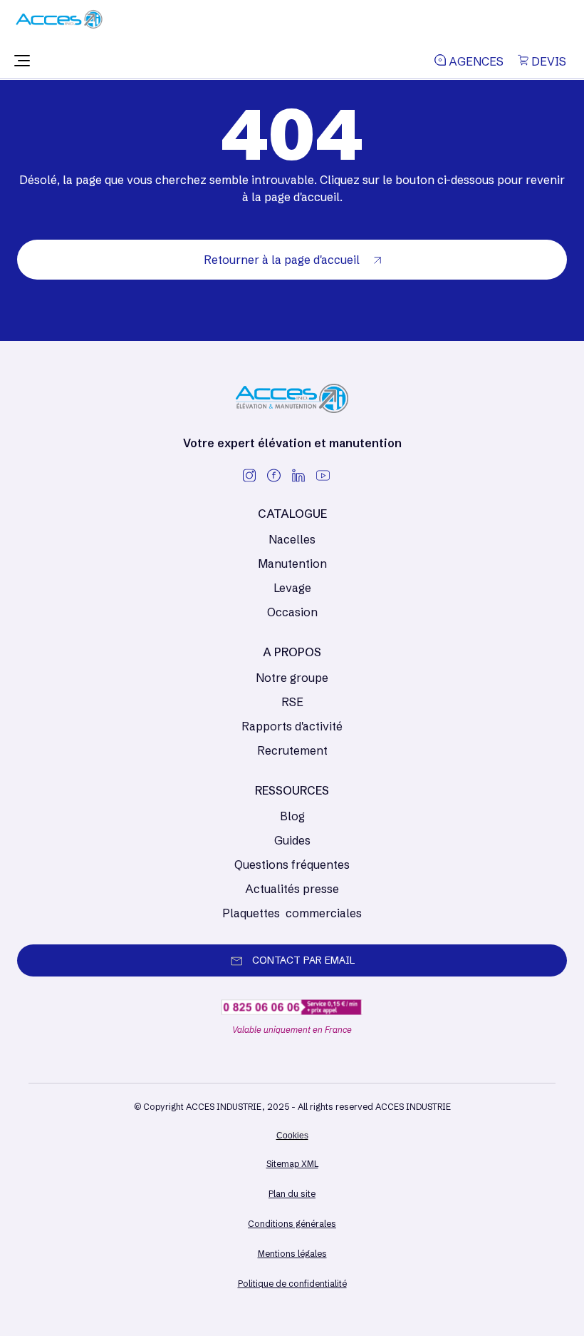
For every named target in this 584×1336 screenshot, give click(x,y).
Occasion (292, 612)
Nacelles (292, 539)
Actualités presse (292, 889)
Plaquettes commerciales (292, 913)
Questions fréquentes (292, 864)
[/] (59, 24)
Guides (292, 840)
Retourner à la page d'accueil (283, 260)
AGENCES (475, 61)
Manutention (292, 563)
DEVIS (547, 61)
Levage (292, 588)
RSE (292, 702)
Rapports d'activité (292, 726)
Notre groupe (292, 677)
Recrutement (292, 750)
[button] (22, 61)
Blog (292, 816)
